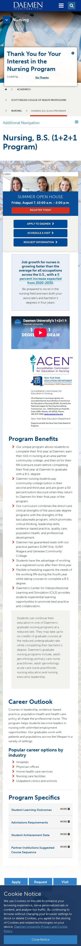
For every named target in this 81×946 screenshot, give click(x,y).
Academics (24, 89)
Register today (40, 210)
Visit (65, 882)
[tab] (40, 809)
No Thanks (44, 77)
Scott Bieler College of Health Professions (38, 100)
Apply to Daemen (39, 223)
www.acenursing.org (53, 414)
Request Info (40, 884)
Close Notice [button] (41, 939)
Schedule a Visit (39, 233)
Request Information (39, 242)
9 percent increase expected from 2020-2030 (41, 278)
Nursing (16, 111)
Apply (16, 882)
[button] (61, 5)
